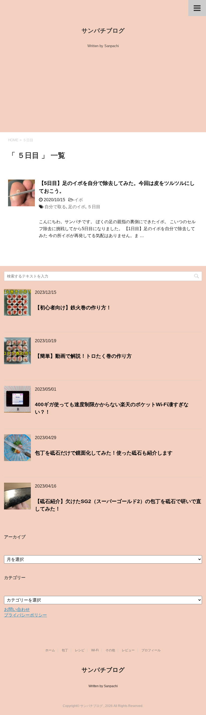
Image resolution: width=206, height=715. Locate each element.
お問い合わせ (17, 609)
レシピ (79, 650)
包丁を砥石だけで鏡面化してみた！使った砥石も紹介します (103, 453)
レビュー (128, 650)
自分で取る (55, 206)
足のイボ (76, 206)
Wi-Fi (95, 650)
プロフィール (151, 650)
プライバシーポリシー (25, 615)
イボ (78, 199)
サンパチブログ (103, 30)
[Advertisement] (103, 92)
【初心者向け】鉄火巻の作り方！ (73, 307)
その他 (110, 650)
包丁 (65, 650)
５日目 (93, 206)
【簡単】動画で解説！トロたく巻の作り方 (83, 356)
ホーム (50, 650)
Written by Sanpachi (103, 686)
